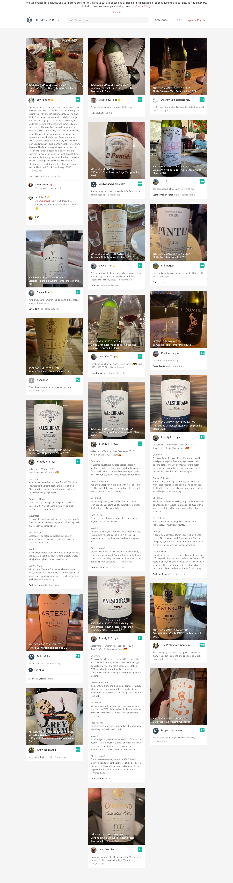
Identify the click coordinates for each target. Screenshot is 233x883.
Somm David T (42, 184)
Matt (31, 176)
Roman (99, 373)
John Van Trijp (107, 356)
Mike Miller (43, 656)
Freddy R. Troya (46, 461)
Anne (41, 670)
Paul (155, 282)
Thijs (93, 373)
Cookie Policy (142, 6)
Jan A (164, 181)
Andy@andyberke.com (112, 183)
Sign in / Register (197, 20)
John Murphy (106, 849)
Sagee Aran (43, 292)
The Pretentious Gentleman (176, 645)
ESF (37, 217)
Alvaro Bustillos (108, 99)
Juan (100, 112)
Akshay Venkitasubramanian (176, 99)
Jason (31, 678)
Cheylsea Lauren (46, 749)
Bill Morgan (167, 265)
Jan (92, 112)
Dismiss (116, 12)
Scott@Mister (160, 194)
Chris (41, 678)
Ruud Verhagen (170, 353)
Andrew (32, 585)
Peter (170, 194)
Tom (37, 308)
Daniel (162, 366)
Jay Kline (42, 99)
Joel (36, 176)
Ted (101, 778)
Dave (31, 308)
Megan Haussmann (172, 730)
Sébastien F (43, 379)
